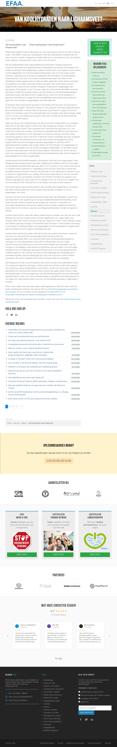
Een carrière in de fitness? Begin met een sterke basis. (33, 363)
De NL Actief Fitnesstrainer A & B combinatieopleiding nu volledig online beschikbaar (38, 393)
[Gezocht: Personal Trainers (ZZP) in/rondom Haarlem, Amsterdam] (6, 381)
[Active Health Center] (98, 494)
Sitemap (108, 743)
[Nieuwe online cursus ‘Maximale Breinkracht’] (6, 348)
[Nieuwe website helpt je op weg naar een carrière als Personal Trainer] (6, 385)
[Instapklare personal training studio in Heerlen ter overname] (6, 344)
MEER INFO (22, 554)
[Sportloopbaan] (71, 586)
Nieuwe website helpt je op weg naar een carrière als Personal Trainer (36, 386)
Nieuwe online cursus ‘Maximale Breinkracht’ (28, 348)
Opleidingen (48, 680)
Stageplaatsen (96, 244)
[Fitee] (45, 586)
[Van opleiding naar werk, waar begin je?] (6, 377)
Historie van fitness (98, 176)
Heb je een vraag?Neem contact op (100, 48)
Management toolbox (99, 225)
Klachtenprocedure (47, 743)
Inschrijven (86, 713)
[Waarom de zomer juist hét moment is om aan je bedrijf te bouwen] (6, 370)
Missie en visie (96, 172)
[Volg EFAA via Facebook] (80, 719)
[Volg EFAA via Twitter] (86, 719)
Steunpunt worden (98, 220)
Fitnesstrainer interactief (96, 182)
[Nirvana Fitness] (72, 494)
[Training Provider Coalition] (45, 494)
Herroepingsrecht (94, 743)
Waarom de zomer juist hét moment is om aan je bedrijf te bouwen (35, 372)
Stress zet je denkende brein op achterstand (28, 336)
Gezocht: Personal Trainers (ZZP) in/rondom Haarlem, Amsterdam (37, 381)
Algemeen (84, 702)
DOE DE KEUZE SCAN (58, 460)
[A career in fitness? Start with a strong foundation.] (6, 359)
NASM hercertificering (100, 193)
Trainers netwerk (97, 216)
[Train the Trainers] (19, 586)
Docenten (95, 239)
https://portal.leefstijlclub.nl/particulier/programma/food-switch (33, 295)
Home (9, 423)
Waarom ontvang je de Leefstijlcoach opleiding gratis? (33, 367)
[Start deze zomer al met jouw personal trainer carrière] (6, 398)
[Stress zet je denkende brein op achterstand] (6, 336)
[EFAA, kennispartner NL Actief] (19, 494)
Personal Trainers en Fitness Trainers (95, 695)
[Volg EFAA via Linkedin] (92, 719)
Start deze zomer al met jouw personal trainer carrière (32, 399)
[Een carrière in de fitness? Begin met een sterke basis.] (6, 363)
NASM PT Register (98, 248)
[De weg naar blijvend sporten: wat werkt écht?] (6, 340)
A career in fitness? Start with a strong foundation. (31, 359)
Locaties (94, 207)
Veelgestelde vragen (99, 202)
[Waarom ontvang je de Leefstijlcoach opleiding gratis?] (6, 366)
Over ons (16, 423)
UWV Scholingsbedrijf (100, 234)
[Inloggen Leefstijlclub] (104, 3)
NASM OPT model (98, 197)
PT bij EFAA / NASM (99, 188)
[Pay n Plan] (98, 586)
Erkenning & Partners (99, 230)
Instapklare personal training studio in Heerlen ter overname (36, 344)
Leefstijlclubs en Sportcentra (91, 692)
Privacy (60, 743)
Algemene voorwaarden (75, 743)
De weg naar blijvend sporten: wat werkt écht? (29, 340)
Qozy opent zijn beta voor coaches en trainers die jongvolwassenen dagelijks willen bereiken (30, 353)
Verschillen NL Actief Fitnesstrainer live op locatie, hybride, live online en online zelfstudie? (36, 331)
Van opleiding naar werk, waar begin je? (26, 377)
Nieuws (24, 423)
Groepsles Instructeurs (89, 699)
